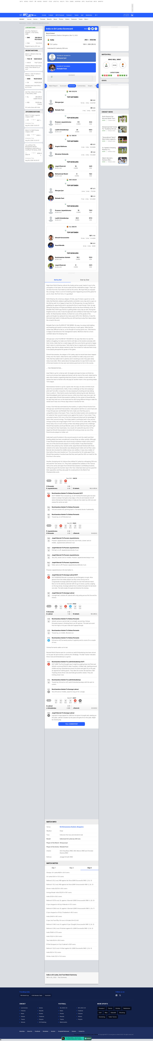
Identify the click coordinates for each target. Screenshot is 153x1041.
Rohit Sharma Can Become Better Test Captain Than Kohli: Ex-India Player (109, 117)
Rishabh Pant (59, 110)
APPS (83, 1)
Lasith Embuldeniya (62, 130)
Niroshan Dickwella (61, 154)
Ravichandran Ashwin (62, 257)
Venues (23, 1022)
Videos (67, 19)
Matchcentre (63, 1022)
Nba (106, 1012)
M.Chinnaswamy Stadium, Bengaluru (57, 35)
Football (51, 15)
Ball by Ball (57, 280)
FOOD (50, 1)
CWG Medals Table (37, 995)
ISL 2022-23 (63, 1008)
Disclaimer (45, 1031)
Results (49, 19)
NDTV (21, 1)
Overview (72, 86)
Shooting (122, 1012)
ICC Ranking (42, 1022)
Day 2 (72, 868)
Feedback (37, 1031)
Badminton (89, 15)
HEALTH (62, 1)
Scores (29, 19)
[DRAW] (114, 65)
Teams (81, 19)
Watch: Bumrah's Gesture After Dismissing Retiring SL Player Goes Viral (109, 159)
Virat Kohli (47, 995)
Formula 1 (69, 15)
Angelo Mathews (61, 146)
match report (53, 86)
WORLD (26, 1)
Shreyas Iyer (59, 102)
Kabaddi (113, 1012)
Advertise (22, 1031)
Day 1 (54, 868)
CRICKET (45, 1)
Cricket (44, 15)
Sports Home (22, 23)
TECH (67, 1)
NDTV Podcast (60, 15)
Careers (74, 1031)
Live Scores (24, 1008)
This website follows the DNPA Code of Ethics (86, 1034)
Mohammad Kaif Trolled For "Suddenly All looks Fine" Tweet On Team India (109, 128)
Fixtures (42, 19)
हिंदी (35, 1)
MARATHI (100, 1)
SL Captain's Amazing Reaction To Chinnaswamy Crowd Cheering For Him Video (109, 148)
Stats (104, 80)
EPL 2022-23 (82, 1008)
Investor (53, 1031)
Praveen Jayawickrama (63, 122)
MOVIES (39, 1)
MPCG (95, 1)
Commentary (81, 86)
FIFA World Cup (25, 995)
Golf (82, 15)
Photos (61, 19)
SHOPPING (77, 1)
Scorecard (63, 86)
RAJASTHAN (89, 1)
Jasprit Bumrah (60, 166)
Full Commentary (71, 724)
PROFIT (31, 1)
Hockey (118, 1008)
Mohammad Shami (61, 174)
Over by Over (84, 280)
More (86, 19)
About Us (29, 1031)
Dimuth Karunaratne (62, 237)
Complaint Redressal (63, 1031)
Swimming (102, 1017)
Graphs (90, 86)
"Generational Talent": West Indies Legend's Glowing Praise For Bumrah (109, 138)
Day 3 (90, 868)
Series (35, 19)
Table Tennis (112, 1017)
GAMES (72, 1)
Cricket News (107, 112)
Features (74, 19)
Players (41, 1019)
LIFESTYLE (56, 1)
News (55, 19)
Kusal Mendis (59, 245)
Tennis (76, 15)
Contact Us (81, 1031)
